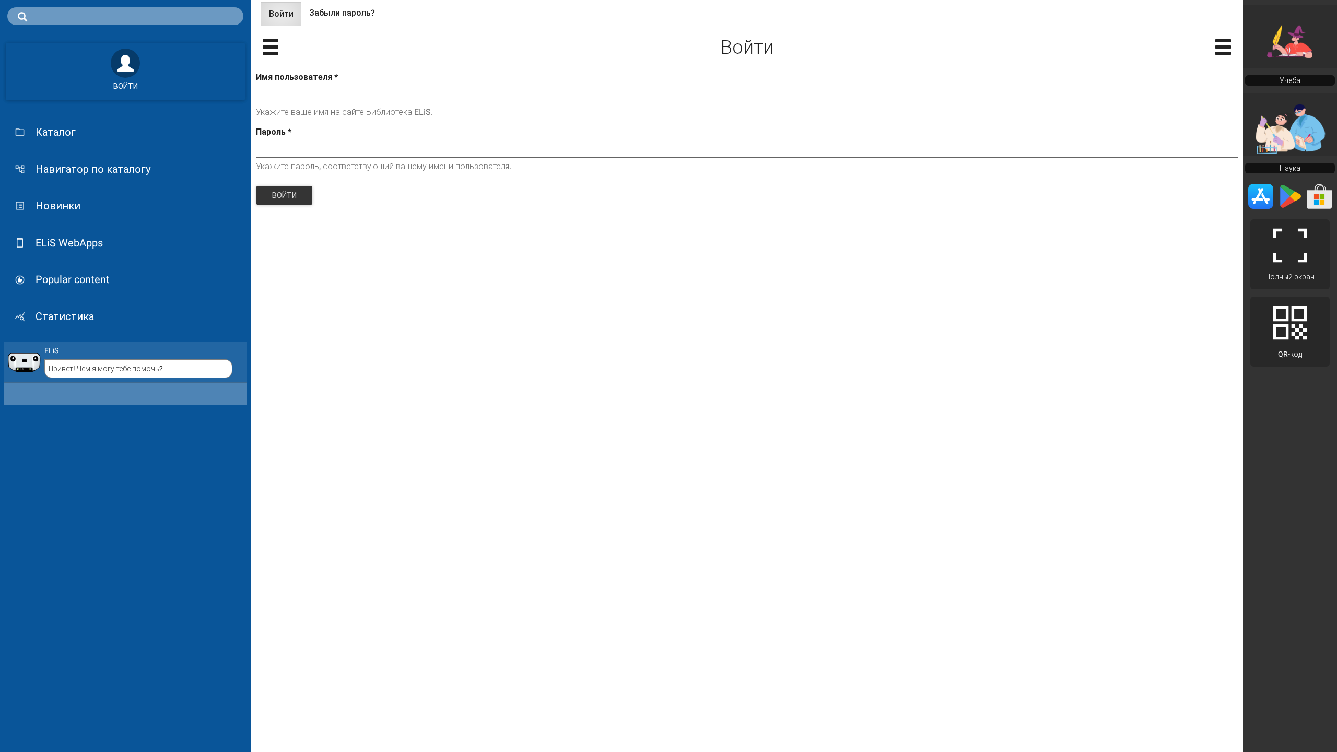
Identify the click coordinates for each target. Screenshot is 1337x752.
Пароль (273, 132)
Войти (285, 17)
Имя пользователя (297, 77)
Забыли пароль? (342, 13)
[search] (125, 16)
